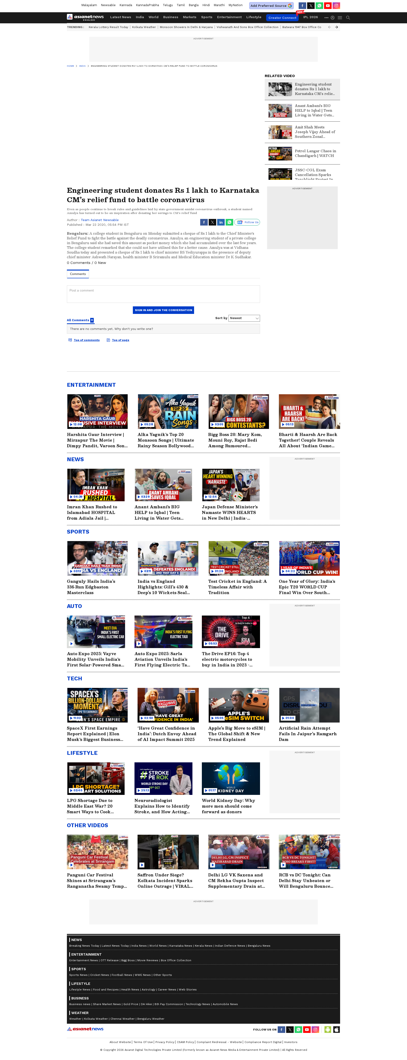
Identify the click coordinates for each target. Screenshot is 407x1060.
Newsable (108, 5)
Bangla (194, 5)
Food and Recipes (106, 989)
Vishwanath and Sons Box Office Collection (247, 27)
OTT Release (110, 960)
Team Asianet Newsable (100, 220)
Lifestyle (253, 17)
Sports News (78, 975)
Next (336, 27)
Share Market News (107, 1004)
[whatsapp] (319, 5)
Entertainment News (83, 960)
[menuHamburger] (340, 17)
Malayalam (89, 5)
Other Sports (162, 975)
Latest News (120, 17)
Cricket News (99, 975)
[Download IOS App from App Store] (336, 1029)
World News (158, 945)
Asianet (85, 1029)
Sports (206, 17)
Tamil (181, 5)
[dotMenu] (327, 17)
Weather (75, 1018)
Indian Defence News (230, 945)
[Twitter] (311, 5)
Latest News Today (115, 945)
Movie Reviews (147, 960)
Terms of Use (143, 1042)
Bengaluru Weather (150, 1018)
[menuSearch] (348, 18)
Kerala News (203, 945)
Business (170, 17)
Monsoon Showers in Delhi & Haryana (186, 27)
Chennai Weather (122, 1018)
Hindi (206, 5)
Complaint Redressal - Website (219, 1042)
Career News (167, 989)
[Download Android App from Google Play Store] (328, 1029)
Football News (122, 975)
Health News (130, 989)
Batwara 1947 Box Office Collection (307, 27)
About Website (120, 1042)
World (154, 17)
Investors (290, 1042)
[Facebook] (302, 5)
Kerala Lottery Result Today (108, 27)
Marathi (219, 5)
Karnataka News (180, 945)
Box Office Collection (176, 960)
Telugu (168, 5)
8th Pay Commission (169, 1004)
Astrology (148, 989)
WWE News (143, 975)
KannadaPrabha (147, 5)
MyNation (235, 5)
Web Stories (188, 989)
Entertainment (229, 17)
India (140, 17)
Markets (189, 17)
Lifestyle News (79, 989)
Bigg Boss (128, 960)
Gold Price (130, 1004)
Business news (79, 1004)
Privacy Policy (164, 1042)
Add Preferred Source (268, 6)
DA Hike (146, 1004)
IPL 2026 (310, 17)
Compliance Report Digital (263, 1042)
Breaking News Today (84, 945)
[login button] (334, 18)
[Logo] (87, 17)
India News (139, 945)
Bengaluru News (259, 945)
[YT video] (328, 5)
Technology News (198, 1004)
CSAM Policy (185, 1042)
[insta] (336, 5)
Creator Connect (282, 18)
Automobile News (225, 1004)
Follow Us (252, 222)
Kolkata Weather (144, 27)
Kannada (125, 5)
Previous (329, 27)
